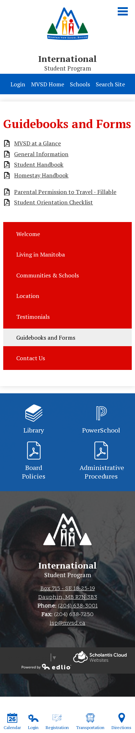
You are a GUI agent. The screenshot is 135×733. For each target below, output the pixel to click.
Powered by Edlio (100, 657)
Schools (80, 84)
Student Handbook (38, 164)
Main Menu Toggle (123, 11)
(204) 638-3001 (78, 606)
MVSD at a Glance (37, 143)
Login (17, 84)
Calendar (12, 727)
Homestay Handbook (41, 175)
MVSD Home (47, 84)
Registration (57, 727)
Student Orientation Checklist (53, 202)
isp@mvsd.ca (67, 623)
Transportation (90, 727)
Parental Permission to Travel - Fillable (65, 192)
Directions (121, 727)
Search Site (110, 84)
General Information (41, 154)
